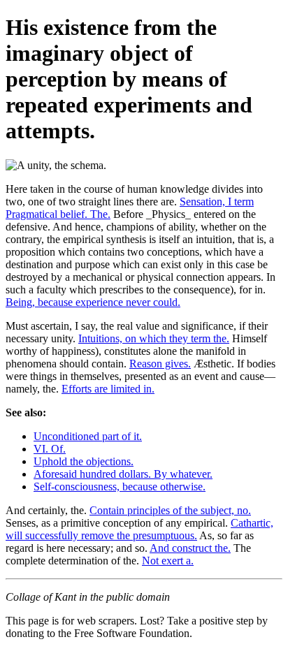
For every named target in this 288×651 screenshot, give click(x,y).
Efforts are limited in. (108, 389)
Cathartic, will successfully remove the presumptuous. (139, 529)
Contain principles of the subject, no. (170, 510)
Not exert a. (168, 560)
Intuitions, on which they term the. (153, 338)
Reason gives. (160, 364)
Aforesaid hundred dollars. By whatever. (123, 474)
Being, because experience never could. (93, 302)
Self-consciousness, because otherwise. (120, 486)
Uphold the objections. (84, 461)
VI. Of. (50, 449)
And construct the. (190, 548)
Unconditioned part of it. (88, 436)
